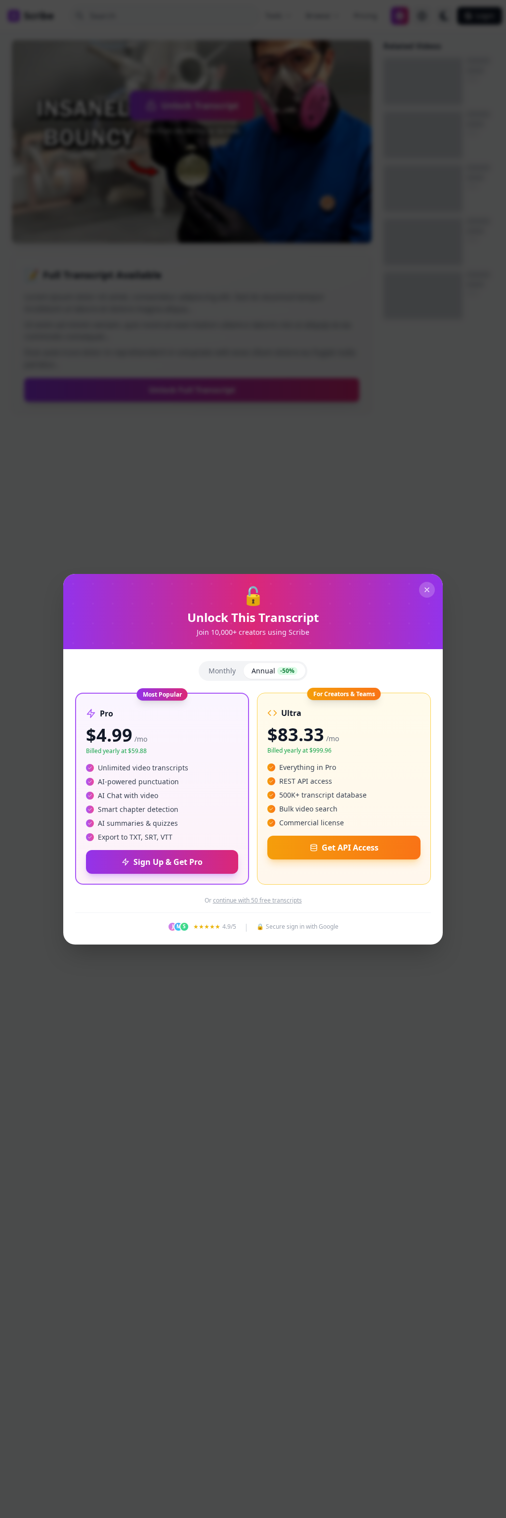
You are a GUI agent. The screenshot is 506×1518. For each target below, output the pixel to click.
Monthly (222, 670)
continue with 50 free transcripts (257, 900)
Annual (273, 670)
